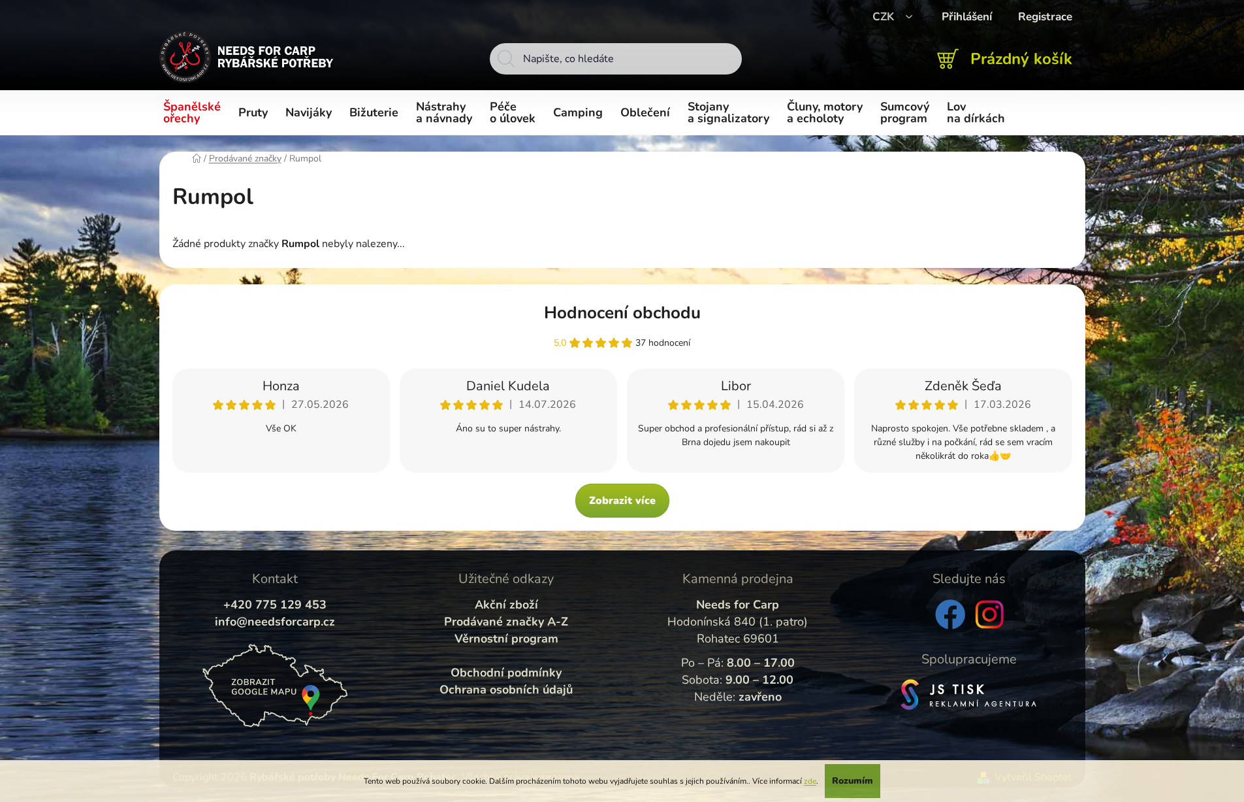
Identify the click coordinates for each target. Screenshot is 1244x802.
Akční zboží (506, 604)
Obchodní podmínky (506, 672)
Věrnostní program (506, 638)
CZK (884, 16)
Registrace (1045, 16)
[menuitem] (194, 113)
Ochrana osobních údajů (506, 689)
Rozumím (852, 781)
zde (810, 781)
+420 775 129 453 (275, 604)
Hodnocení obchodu (622, 312)
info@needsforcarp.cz (275, 621)
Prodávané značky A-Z (506, 621)
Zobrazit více (622, 500)
